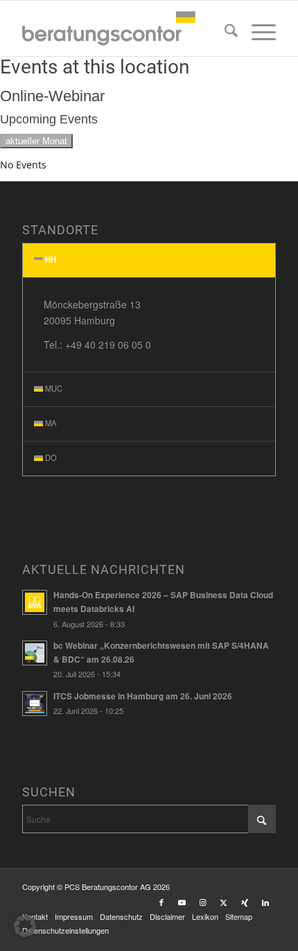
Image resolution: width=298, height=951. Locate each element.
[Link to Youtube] (182, 901)
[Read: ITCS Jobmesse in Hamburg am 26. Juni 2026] (34, 703)
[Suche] (224, 32)
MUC (53, 388)
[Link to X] (223, 901)
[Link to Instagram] (203, 901)
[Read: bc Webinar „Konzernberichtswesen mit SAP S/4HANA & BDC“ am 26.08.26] (34, 652)
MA (50, 422)
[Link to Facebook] (161, 901)
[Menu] (257, 32)
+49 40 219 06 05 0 (108, 344)
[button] (25, 926)
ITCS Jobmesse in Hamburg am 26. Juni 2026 (142, 696)
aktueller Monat (36, 141)
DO (51, 457)
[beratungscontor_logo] (123, 28)
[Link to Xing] (244, 901)
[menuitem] (224, 32)
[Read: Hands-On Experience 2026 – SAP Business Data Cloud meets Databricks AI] (34, 602)
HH (50, 259)
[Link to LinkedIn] (265, 901)
